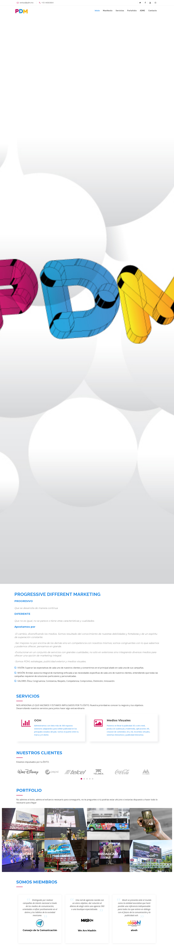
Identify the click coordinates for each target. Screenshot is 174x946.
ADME (142, 11)
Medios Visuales (119, 720)
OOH (37, 720)
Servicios (120, 11)
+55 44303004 (47, 2)
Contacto (152, 11)
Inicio (97, 11)
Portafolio (132, 11)
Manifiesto (107, 11)
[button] (81, 779)
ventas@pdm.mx (26, 2)
